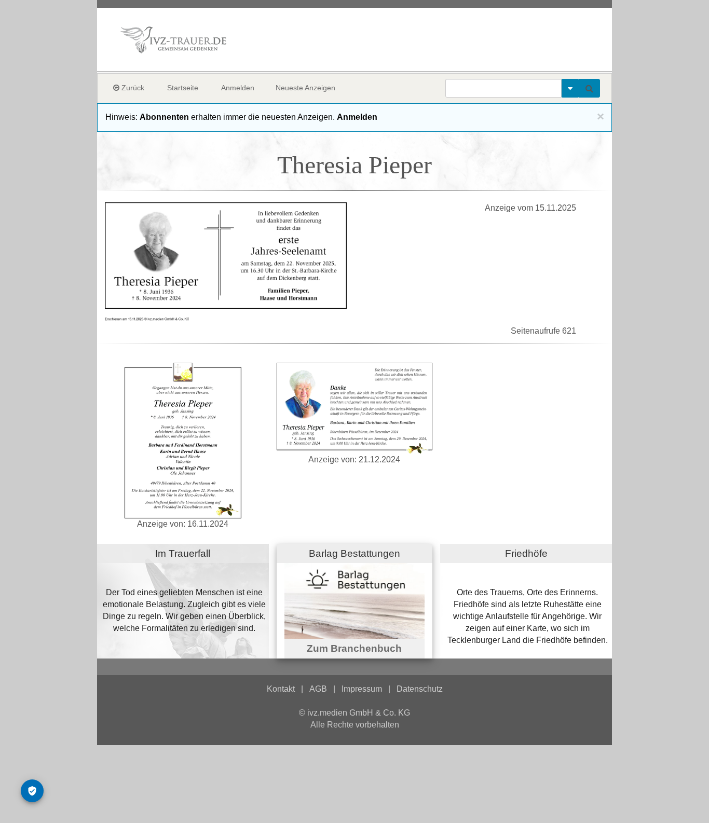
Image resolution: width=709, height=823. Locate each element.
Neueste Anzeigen (305, 88)
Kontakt (281, 688)
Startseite (182, 88)
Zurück (131, 88)
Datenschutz (420, 688)
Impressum (362, 688)
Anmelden (237, 88)
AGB (318, 688)
